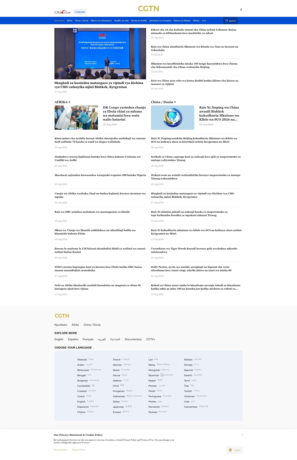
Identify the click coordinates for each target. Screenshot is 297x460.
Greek (121, 370)
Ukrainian (195, 396)
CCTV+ (150, 339)
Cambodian (86, 385)
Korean (121, 412)
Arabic (84, 364)
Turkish (192, 391)
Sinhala (192, 364)
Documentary (133, 339)
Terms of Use (78, 449)
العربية (102, 339)
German (121, 364)
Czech (84, 396)
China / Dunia (162, 102)
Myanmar (160, 375)
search (232, 20)
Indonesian (127, 396)
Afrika (75, 324)
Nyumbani (60, 324)
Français (88, 339)
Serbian (192, 359)
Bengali (84, 375)
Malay (159, 364)
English (58, 339)
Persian (156, 385)
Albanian (85, 359)
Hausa (120, 375)
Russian (157, 412)
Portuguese (159, 396)
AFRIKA (61, 102)
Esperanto (88, 406)
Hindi (118, 385)
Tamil (190, 380)
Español (73, 339)
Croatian (86, 391)
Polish (155, 391)
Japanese (122, 406)
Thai (189, 385)
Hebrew (121, 380)
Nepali (155, 380)
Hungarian (123, 391)
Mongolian (158, 370)
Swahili (193, 375)
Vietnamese (196, 406)
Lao (153, 359)
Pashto (155, 401)
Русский (115, 339)
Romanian (158, 406)
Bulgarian (88, 380)
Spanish (193, 370)
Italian (120, 401)
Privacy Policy (60, 449)
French (121, 359)
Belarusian (89, 370)
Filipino (85, 412)
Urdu (189, 401)
